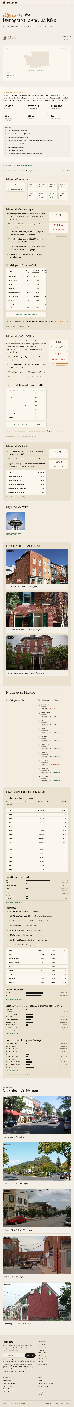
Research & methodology (46, 1383)
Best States (41, 1361)
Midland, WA (44, 737)
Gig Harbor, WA (45, 705)
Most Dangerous (43, 1356)
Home (4, 9)
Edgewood (24, 390)
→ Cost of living (10, 78)
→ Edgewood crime (11, 75)
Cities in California (9, 1383)
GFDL (14, 534)
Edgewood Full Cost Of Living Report (26, 424)
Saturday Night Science (57, 95)
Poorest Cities (42, 1358)
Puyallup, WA (44, 776)
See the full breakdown (14, 902)
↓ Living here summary (12, 73)
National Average (45, 390)
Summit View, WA (45, 713)
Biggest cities (7, 1380)
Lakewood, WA (45, 744)
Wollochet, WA (44, 760)
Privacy (40, 1392)
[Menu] (69, 2)
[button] (37, 171)
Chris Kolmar (12, 38)
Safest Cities (42, 1347)
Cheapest (41, 1350)
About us (41, 1380)
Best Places (41, 1344)
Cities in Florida (8, 1389)
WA (9, 9)
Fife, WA (43, 721)
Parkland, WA (44, 729)
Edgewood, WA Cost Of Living (20, 336)
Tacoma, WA (44, 768)
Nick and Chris (20, 1371)
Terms (40, 1394)
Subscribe (30, 1355)
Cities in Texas (7, 1386)
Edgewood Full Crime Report (26, 314)
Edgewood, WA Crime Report (20, 209)
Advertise (41, 1389)
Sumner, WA (44, 752)
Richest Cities (42, 1353)
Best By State (42, 1364)
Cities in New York (9, 1392)
